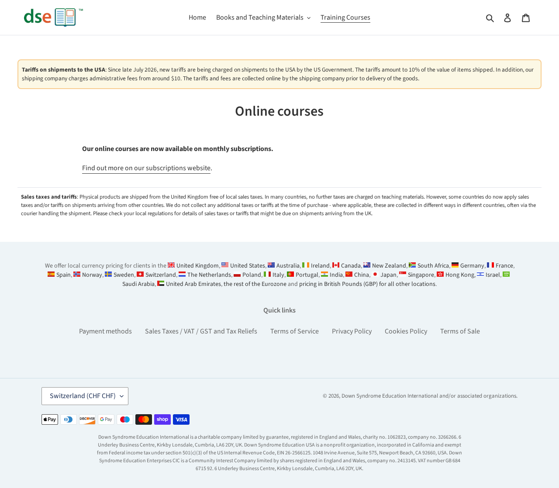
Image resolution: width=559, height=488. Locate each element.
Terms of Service (294, 331)
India (336, 275)
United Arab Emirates (193, 284)
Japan (388, 275)
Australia (288, 265)
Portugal (307, 275)
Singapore (421, 275)
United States (247, 265)
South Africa (433, 265)
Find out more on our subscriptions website (146, 168)
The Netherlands (209, 275)
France (504, 265)
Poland (251, 275)
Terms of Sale (460, 331)
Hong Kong (459, 275)
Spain (63, 275)
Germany (472, 265)
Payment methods (105, 331)
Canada (351, 265)
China (361, 275)
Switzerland (160, 275)
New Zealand (389, 265)
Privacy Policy (352, 331)
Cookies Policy (406, 331)
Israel (493, 275)
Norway (92, 275)
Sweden (124, 275)
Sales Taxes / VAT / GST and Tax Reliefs (201, 331)
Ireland (320, 265)
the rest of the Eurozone (255, 284)
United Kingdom (197, 265)
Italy (278, 275)
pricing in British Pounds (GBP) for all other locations (367, 284)
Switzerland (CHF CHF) (83, 396)
